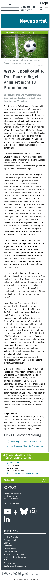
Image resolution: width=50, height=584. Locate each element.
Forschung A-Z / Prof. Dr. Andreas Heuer (27, 446)
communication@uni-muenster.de (23, 473)
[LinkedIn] (7, 520)
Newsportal (33, 21)
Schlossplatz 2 (15, 463)
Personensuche (11, 540)
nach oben (9, 480)
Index (4, 573)
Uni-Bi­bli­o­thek (10, 552)
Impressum (23, 573)
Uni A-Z (7, 543)
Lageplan (8, 546)
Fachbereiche (10, 549)
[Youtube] (7, 512)
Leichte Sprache (11, 537)
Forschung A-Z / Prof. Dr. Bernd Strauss (27, 442)
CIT (5, 560)
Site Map (13, 573)
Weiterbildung (10, 563)
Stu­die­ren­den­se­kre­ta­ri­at (15, 557)
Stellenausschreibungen (15, 566)
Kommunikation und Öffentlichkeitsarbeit (19, 456)
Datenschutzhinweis (12, 575)
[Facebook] (15, 512)
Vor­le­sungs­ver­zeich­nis (14, 554)
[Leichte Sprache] (40, 3)
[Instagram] (33, 512)
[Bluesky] (24, 512)
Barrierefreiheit (31, 575)
